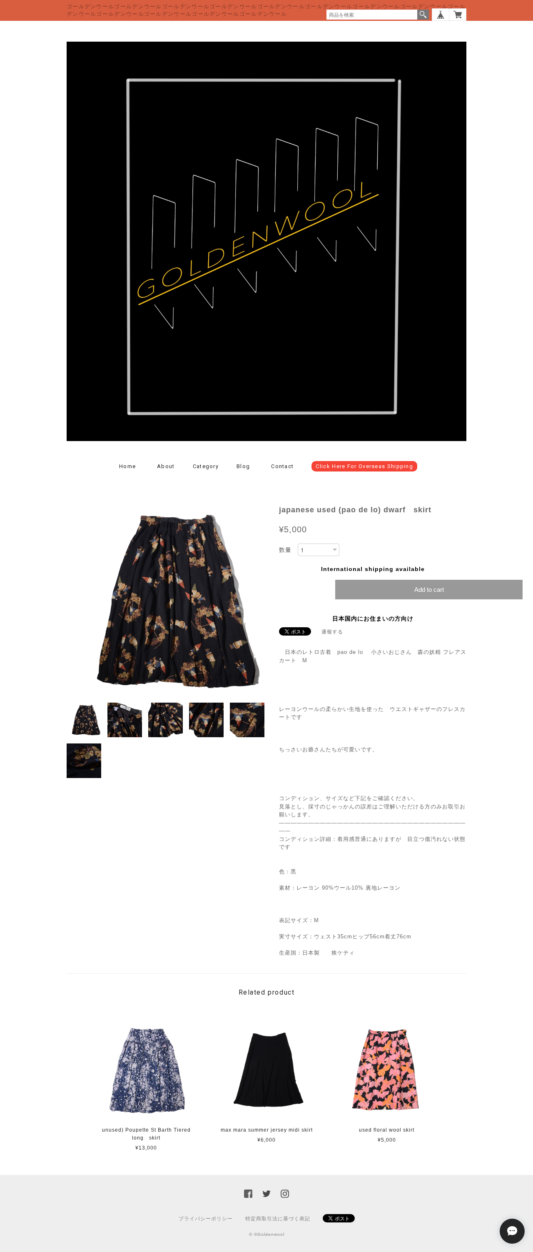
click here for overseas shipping (364, 466)
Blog (243, 466)
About (166, 466)
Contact (282, 466)
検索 (423, 15)
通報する (332, 632)
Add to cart (429, 589)
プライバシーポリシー (206, 1219)
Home (127, 466)
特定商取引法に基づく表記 (277, 1219)
